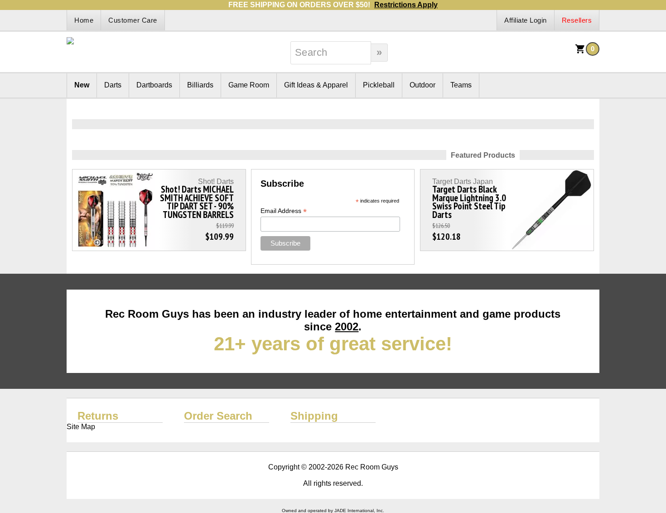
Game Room (248, 85)
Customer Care (132, 20)
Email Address (284, 211)
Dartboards (154, 85)
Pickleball (379, 85)
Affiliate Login (525, 20)
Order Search (218, 416)
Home (83, 20)
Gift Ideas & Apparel (316, 85)
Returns (97, 416)
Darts (112, 85)
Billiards (200, 85)
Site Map (81, 427)
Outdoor (422, 85)
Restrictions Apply (406, 5)
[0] (580, 52)
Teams (461, 85)
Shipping (314, 416)
